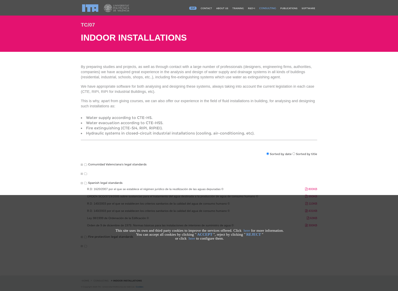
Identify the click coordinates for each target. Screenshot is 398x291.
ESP (193, 8)
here (247, 230)
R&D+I (251, 8)
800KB (312, 189)
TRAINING (238, 8)
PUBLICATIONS (288, 8)
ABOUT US (222, 8)
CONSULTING (267, 8)
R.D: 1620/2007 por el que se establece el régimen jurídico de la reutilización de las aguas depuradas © (155, 189)
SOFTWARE (308, 8)
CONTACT (206, 8)
